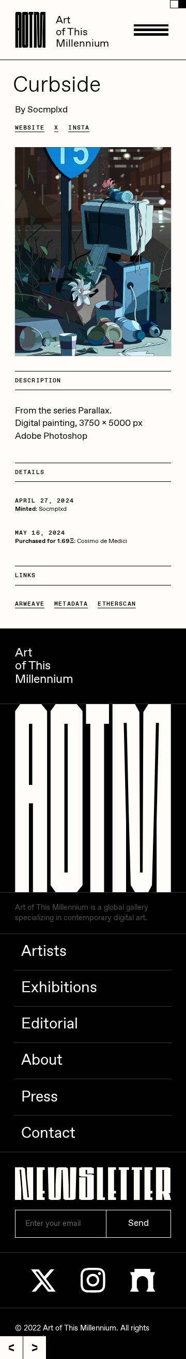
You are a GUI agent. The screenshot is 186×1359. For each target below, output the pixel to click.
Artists (44, 952)
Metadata (71, 604)
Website (29, 128)
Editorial (49, 1024)
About (42, 1060)
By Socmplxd (41, 110)
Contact (48, 1133)
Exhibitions (59, 988)
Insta (78, 128)
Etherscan (116, 604)
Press (39, 1097)
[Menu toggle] (151, 30)
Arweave (29, 604)
